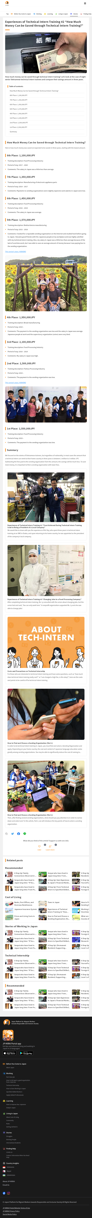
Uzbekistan (11, 1175)
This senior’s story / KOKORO (15, 251)
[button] (39, 848)
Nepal (9, 1171)
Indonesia (10, 1167)
